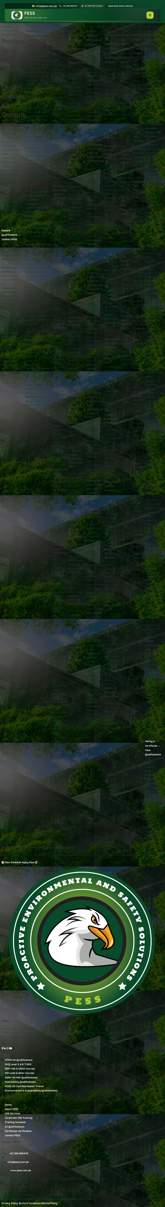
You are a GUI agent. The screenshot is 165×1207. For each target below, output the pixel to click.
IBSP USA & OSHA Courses (20, 1068)
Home (8, 1104)
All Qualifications (14, 1126)
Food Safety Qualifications (20, 1081)
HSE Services (12, 1113)
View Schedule (13, 862)
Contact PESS (9, 239)
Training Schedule (15, 1122)
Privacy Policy (10, 1203)
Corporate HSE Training (18, 1117)
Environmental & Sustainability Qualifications (31, 1090)
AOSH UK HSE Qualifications (21, 1077)
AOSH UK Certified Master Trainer (24, 1086)
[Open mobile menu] (150, 15)
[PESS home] (82, 941)
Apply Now (28, 862)
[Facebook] (2, 1048)
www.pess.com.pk (20, 1170)
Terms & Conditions (30, 1203)
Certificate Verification (18, 1131)
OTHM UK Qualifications (18, 1059)
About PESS (11, 1109)
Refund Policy (49, 1203)
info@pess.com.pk (46, 6)
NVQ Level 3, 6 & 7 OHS (18, 1064)
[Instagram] (7, 1048)
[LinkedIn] (5, 1048)
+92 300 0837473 (18, 1153)
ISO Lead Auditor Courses (19, 1073)
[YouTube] (10, 1048)
